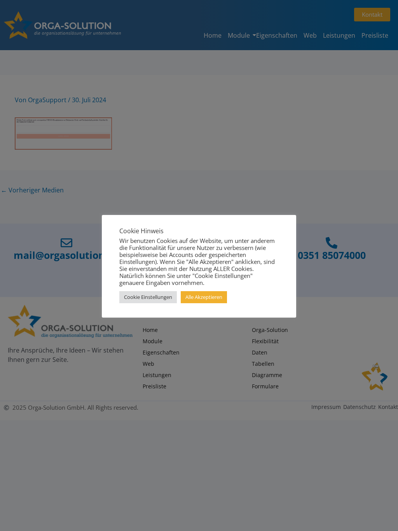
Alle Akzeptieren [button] (203, 296)
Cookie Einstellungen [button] (148, 296)
